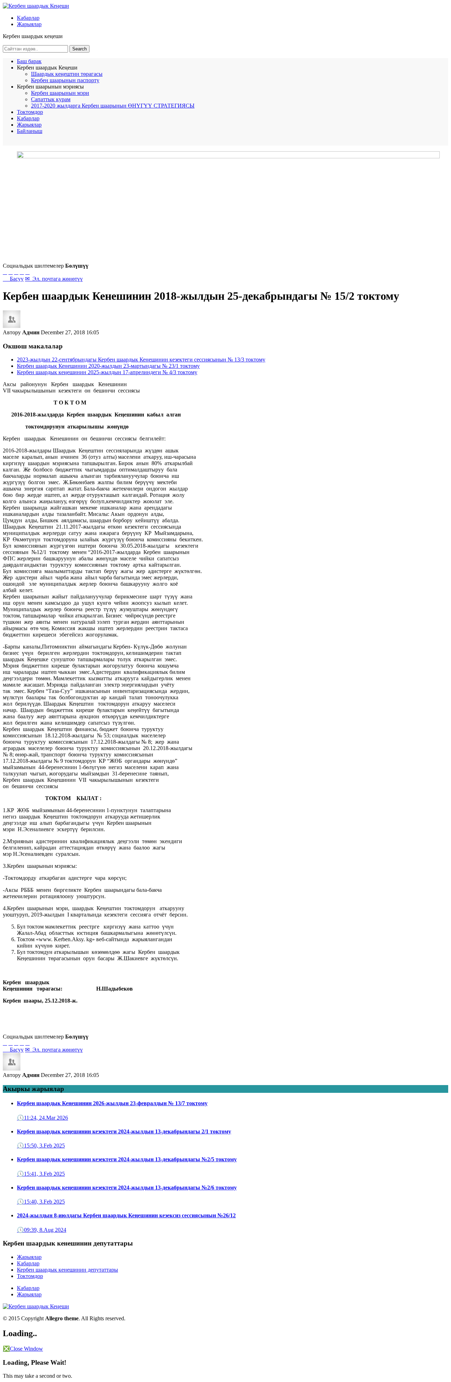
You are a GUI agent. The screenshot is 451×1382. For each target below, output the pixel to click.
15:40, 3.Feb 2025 (41, 1202)
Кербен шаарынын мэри (60, 93)
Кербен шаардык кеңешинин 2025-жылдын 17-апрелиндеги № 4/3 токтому (107, 372)
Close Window (23, 1349)
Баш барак (29, 61)
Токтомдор (30, 112)
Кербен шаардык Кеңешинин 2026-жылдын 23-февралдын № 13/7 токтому (112, 1103)
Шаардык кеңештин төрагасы (67, 74)
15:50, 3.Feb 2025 (41, 1146)
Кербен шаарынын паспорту (65, 80)
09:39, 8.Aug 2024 (41, 1230)
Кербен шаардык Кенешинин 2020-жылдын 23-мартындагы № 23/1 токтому (108, 366)
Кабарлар (28, 18)
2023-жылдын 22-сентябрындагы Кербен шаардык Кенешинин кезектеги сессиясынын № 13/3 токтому (141, 360)
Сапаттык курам (50, 99)
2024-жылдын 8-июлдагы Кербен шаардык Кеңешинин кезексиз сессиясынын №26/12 (126, 1215)
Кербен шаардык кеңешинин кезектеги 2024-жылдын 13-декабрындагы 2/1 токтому (124, 1131)
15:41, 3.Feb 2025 (41, 1174)
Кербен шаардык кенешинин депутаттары (67, 1270)
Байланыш (29, 131)
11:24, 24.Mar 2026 (42, 1118)
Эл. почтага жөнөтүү (54, 279)
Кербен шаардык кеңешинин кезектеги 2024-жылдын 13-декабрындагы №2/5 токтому (127, 1159)
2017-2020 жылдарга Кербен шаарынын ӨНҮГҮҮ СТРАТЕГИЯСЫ (112, 106)
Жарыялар (29, 24)
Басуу (13, 279)
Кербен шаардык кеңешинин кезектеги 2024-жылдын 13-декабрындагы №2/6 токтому (127, 1188)
